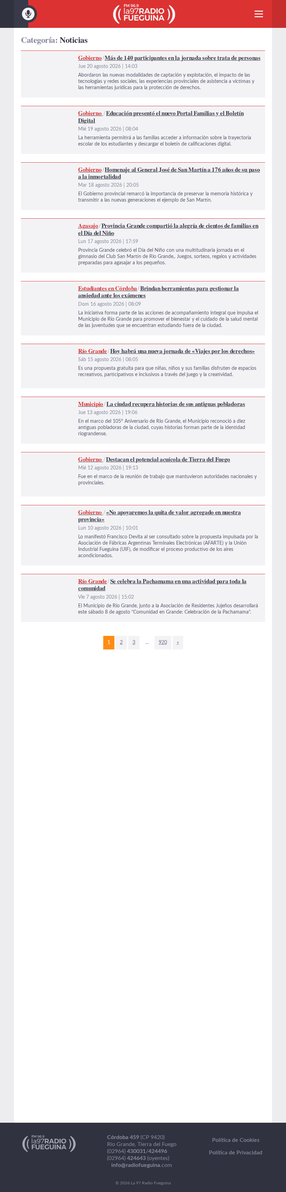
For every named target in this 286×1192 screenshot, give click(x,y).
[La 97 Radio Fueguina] (144, 14)
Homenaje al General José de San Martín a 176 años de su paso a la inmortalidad (119, 167)
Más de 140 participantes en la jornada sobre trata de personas (98, 55)
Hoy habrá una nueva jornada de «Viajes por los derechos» (92, 348)
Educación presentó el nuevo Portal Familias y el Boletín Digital (98, 110)
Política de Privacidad (235, 1152)
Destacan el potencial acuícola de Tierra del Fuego (82, 456)
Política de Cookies (235, 1140)
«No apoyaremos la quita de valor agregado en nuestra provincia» (100, 509)
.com (141, 1165)
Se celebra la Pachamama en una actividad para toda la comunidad (102, 578)
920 (163, 642)
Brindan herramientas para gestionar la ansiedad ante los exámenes (103, 285)
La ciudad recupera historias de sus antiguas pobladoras (89, 401)
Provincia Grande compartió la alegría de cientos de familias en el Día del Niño (116, 223)
